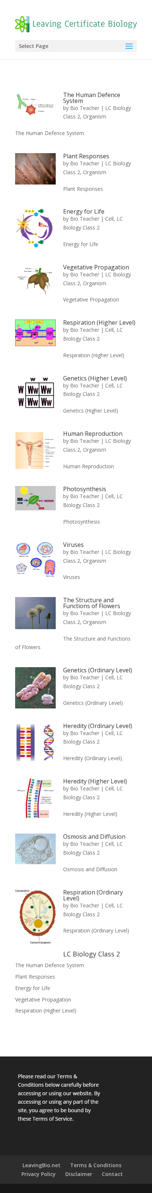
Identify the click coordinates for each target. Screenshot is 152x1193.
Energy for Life (83, 211)
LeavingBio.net (42, 1165)
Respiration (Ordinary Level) (93, 895)
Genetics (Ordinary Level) (97, 670)
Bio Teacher (84, 107)
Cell (109, 218)
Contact (112, 1174)
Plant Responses (86, 156)
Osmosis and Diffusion (94, 836)
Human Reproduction (92, 434)
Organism (94, 116)
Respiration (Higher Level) (99, 322)
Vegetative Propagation (96, 267)
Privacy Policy (38, 1174)
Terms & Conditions (95, 1165)
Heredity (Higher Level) (95, 781)
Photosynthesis (84, 489)
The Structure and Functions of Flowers (91, 603)
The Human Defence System (91, 98)
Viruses (73, 545)
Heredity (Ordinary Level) (97, 726)
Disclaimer (78, 1174)
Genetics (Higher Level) (95, 378)
